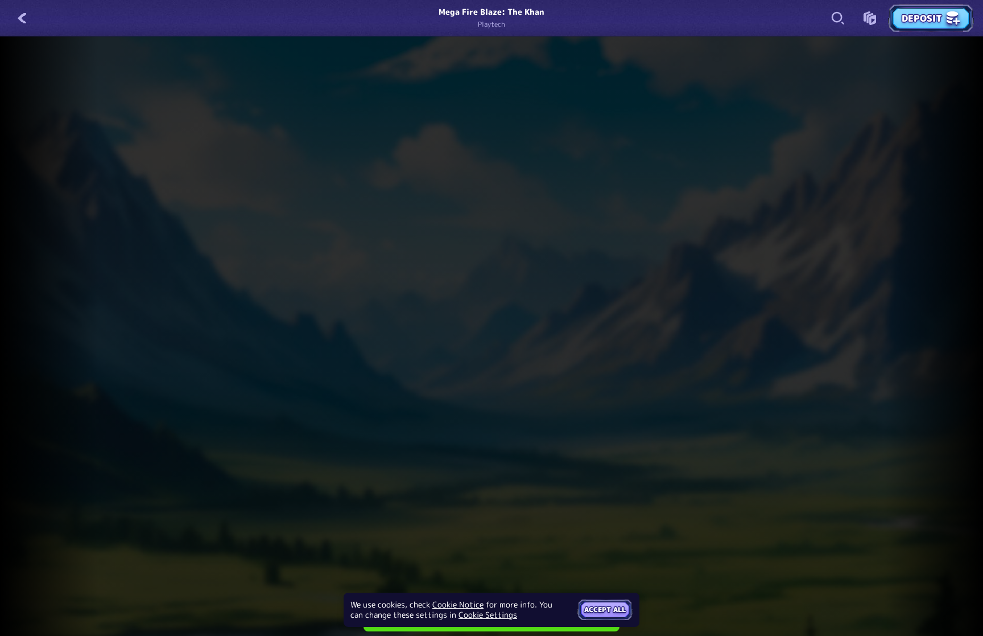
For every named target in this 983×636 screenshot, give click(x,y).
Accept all (605, 609)
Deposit (922, 18)
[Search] (838, 18)
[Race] (869, 18)
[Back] (22, 18)
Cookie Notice (458, 605)
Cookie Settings (488, 614)
